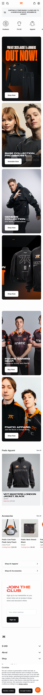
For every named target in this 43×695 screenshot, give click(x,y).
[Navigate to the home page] (21, 3)
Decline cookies (8, 691)
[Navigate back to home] (4, 636)
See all (39, 450)
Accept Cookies (25, 691)
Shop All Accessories (13, 571)
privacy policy (23, 684)
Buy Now (11, 369)
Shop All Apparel (11, 563)
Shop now (12, 435)
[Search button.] (7, 3)
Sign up (13, 619)
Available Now (13, 161)
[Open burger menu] (3, 3)
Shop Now (12, 95)
